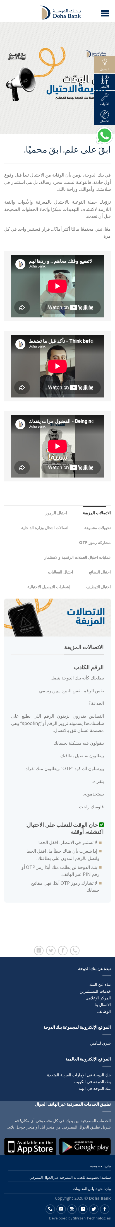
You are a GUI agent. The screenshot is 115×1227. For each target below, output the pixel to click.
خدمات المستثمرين (95, 991)
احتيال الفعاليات (58, 572)
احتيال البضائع (97, 572)
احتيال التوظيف (96, 586)
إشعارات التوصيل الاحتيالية (46, 586)
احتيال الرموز (54, 512)
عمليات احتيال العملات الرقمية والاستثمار (75, 557)
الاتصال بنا (103, 1004)
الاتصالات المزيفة (94, 512)
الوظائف (104, 1011)
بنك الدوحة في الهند (95, 1088)
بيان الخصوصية (100, 1166)
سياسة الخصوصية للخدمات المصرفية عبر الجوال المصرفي (70, 1177)
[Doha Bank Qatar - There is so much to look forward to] (57, 11)
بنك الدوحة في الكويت (92, 1081)
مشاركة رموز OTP (92, 542)
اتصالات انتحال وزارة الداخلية (42, 527)
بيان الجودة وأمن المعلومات (92, 1189)
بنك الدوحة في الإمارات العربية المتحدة (79, 1074)
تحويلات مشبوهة (95, 527)
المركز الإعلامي (98, 998)
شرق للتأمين (100, 1043)
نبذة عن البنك (100, 984)
